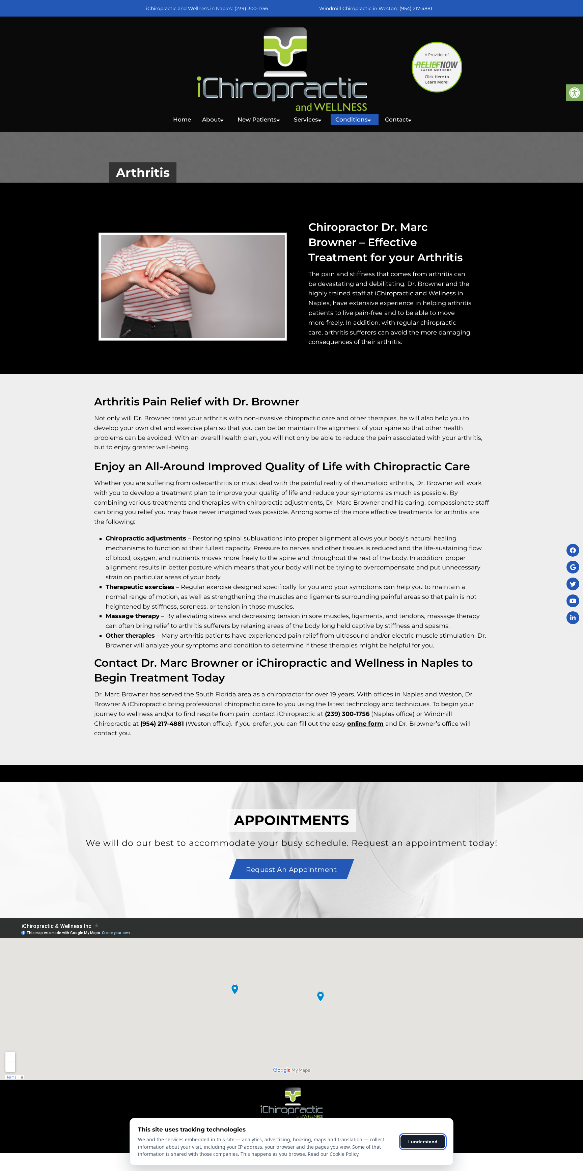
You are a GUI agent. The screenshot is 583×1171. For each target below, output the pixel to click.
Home (182, 119)
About (211, 119)
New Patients (257, 119)
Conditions (351, 119)
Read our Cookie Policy (333, 1154)
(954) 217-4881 (415, 8)
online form (365, 723)
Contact (396, 119)
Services (306, 119)
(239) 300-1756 (251, 8)
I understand (423, 1141)
